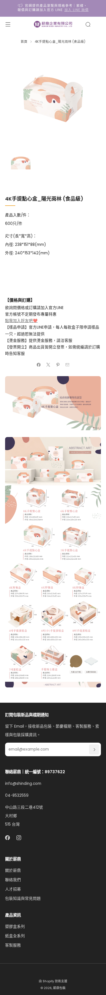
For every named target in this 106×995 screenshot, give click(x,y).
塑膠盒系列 (15, 926)
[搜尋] (88, 24)
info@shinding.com (23, 783)
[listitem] (53, 8)
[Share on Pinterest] (57, 365)
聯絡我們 (13, 880)
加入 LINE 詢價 (76, 10)
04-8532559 (17, 795)
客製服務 (13, 945)
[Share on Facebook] (38, 365)
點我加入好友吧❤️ (21, 320)
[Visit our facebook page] (7, 838)
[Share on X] (48, 365)
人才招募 (13, 889)
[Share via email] (67, 365)
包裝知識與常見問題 (23, 898)
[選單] (8, 24)
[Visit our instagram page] (19, 838)
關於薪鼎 (13, 870)
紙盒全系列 (15, 936)
